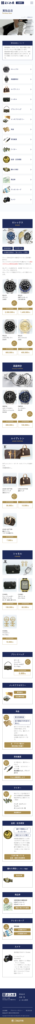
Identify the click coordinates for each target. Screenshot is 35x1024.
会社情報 (4, 1010)
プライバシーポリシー (17, 1010)
